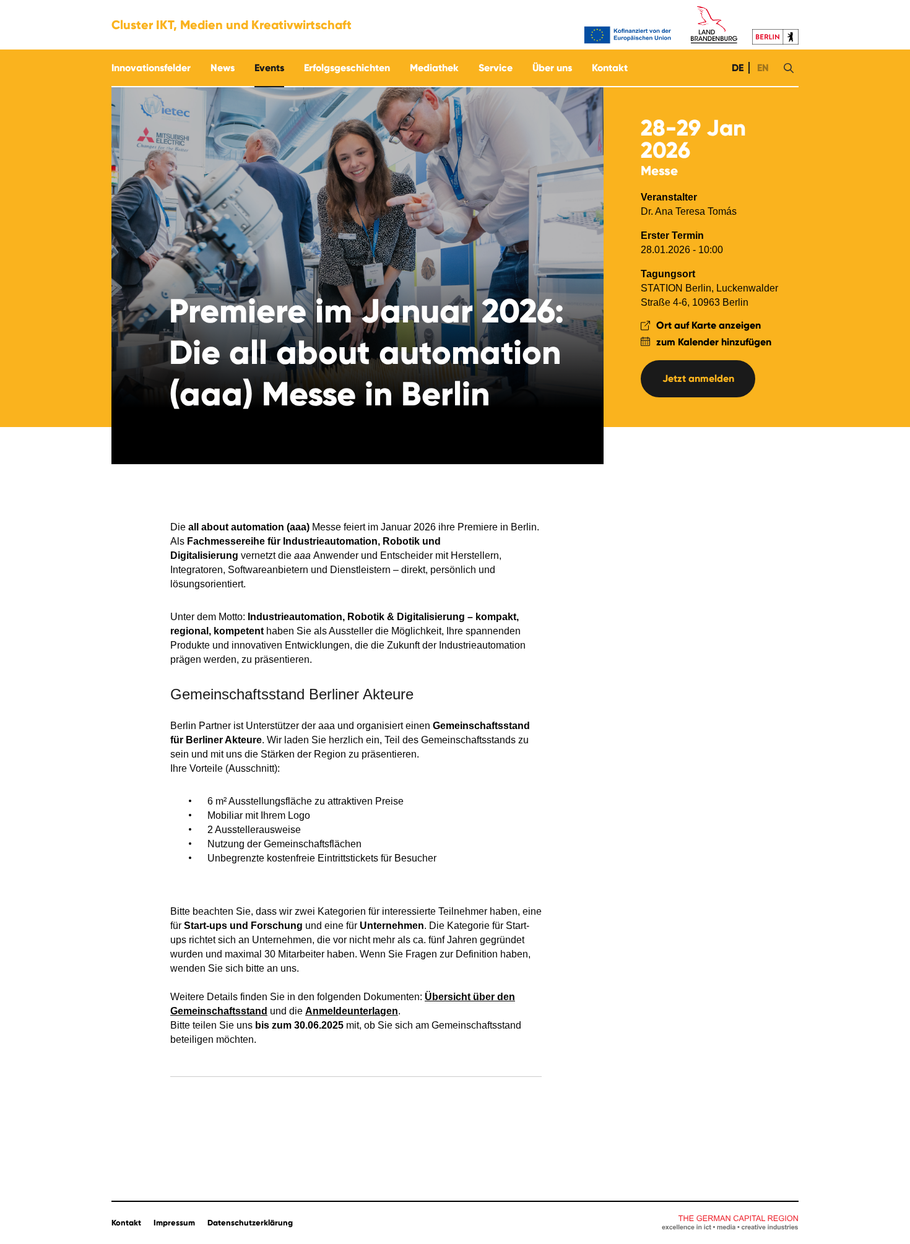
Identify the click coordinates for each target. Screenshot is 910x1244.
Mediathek (434, 68)
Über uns (552, 68)
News (222, 68)
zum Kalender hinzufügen (713, 342)
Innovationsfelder (151, 68)
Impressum (174, 1223)
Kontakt (610, 68)
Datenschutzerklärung (250, 1223)
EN (762, 68)
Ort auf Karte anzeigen (708, 325)
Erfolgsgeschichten (347, 68)
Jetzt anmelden (698, 378)
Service (496, 68)
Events (269, 68)
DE (736, 68)
